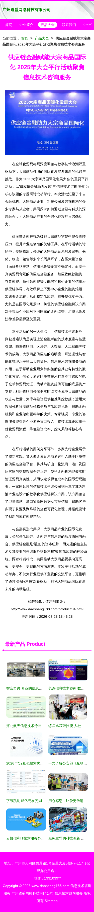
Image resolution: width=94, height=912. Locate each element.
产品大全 (48, 25)
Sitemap (51, 901)
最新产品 (15, 644)
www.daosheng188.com (50, 886)
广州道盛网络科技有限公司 (27, 10)
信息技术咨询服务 (69, 893)
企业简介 (26, 25)
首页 (8, 25)
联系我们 (69, 25)
